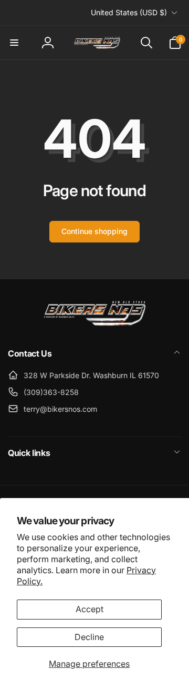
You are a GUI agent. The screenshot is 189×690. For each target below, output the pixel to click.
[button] (14, 42)
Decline (89, 637)
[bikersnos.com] (94, 325)
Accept (89, 609)
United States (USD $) (129, 12)
